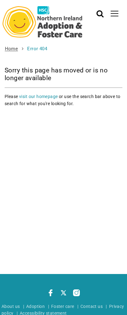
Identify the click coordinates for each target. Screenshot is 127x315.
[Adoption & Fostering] (42, 22)
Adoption (35, 306)
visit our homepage (38, 96)
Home (11, 48)
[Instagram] (76, 293)
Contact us (91, 306)
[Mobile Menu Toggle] (114, 13)
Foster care (62, 306)
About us (11, 306)
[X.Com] (63, 293)
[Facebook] (50, 293)
